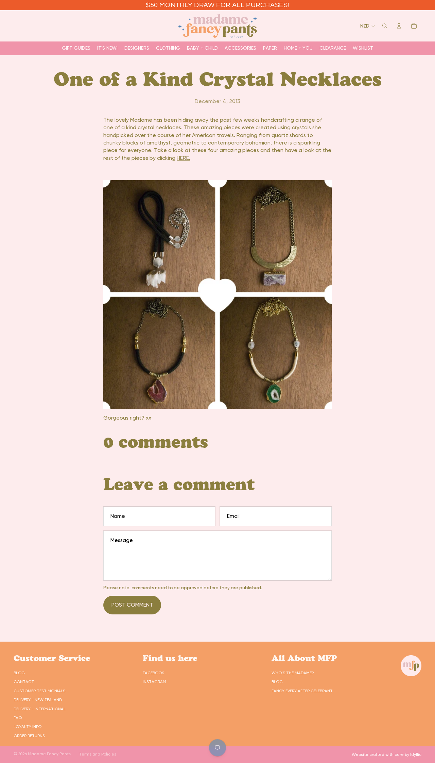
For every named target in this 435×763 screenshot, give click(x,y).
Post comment (132, 604)
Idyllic (415, 754)
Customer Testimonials (39, 691)
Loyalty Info (27, 726)
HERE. (183, 158)
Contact (24, 681)
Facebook (153, 673)
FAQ (18, 717)
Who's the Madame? (293, 673)
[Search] (384, 25)
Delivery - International (40, 709)
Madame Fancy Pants (49, 753)
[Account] (399, 25)
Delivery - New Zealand (38, 699)
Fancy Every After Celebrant (302, 691)
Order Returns (29, 735)
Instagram (154, 681)
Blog (19, 673)
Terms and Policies (97, 754)
